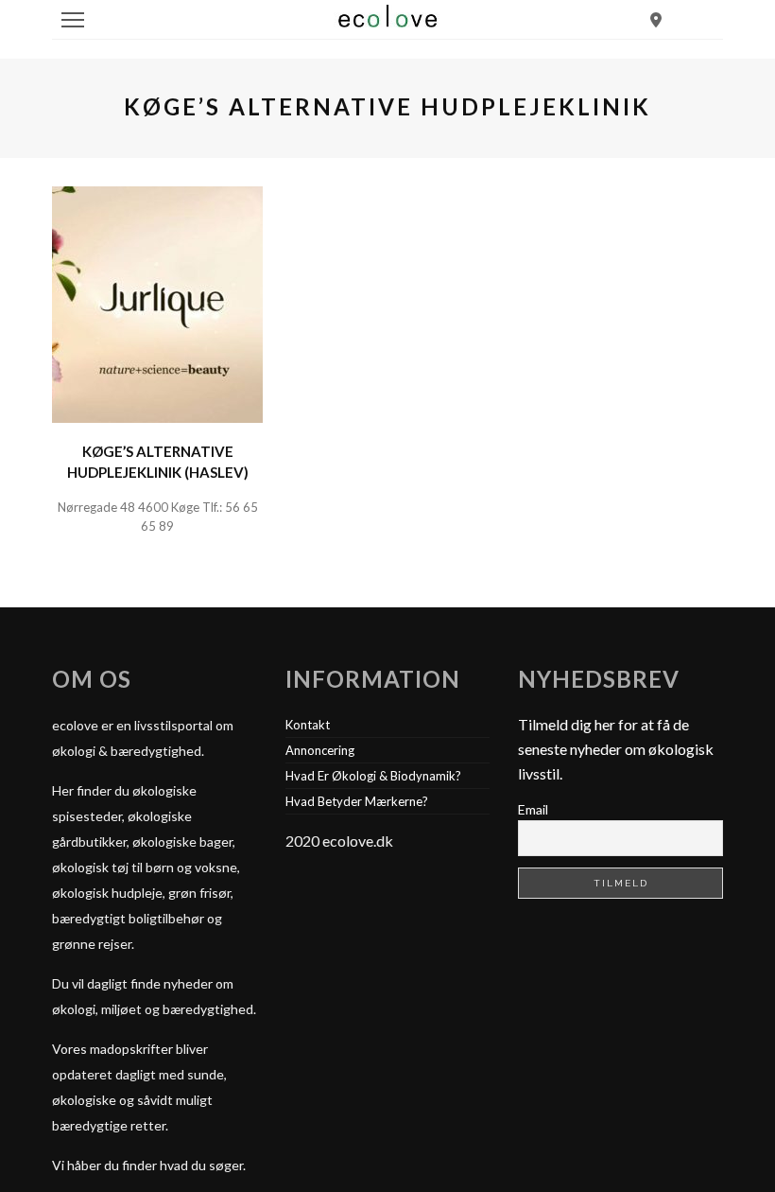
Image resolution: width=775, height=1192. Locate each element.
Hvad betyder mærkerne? (356, 801)
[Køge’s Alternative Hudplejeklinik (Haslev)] (157, 302)
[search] (656, 19)
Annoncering (319, 750)
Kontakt (307, 724)
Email (533, 809)
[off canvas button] (72, 20)
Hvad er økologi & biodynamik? (373, 775)
